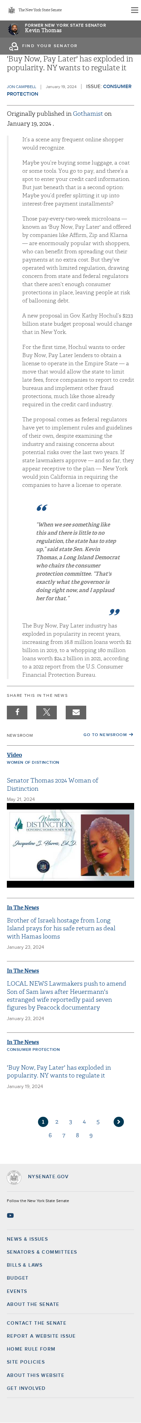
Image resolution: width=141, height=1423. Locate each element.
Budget (17, 1278)
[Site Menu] (134, 10)
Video (14, 755)
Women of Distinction (33, 763)
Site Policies (26, 1362)
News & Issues (27, 1239)
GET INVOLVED (26, 1388)
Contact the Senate (36, 1323)
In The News (23, 907)
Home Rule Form (31, 1349)
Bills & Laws (25, 1265)
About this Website (35, 1375)
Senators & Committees (42, 1252)
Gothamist (88, 114)
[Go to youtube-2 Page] (11, 1215)
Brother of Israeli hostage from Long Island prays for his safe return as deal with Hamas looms (61, 929)
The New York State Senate (40, 10)
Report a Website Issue (41, 1336)
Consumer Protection (33, 1050)
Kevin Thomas (43, 30)
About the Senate (33, 1304)
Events (17, 1291)
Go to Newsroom (105, 735)
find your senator (50, 46)
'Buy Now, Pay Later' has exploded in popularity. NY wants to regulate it (59, 1072)
